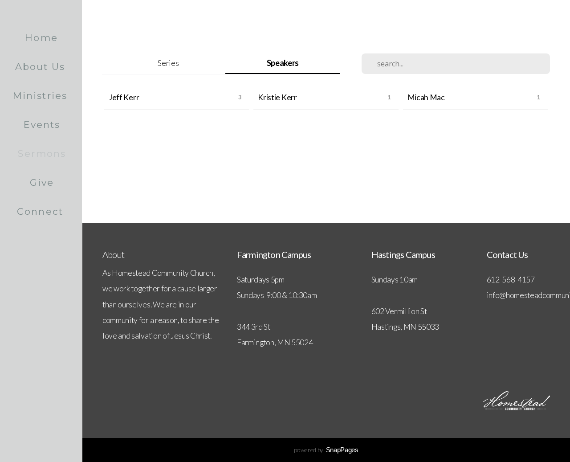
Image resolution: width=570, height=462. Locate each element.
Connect (42, 211)
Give (42, 182)
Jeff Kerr (124, 97)
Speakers (283, 63)
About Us (42, 66)
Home (41, 37)
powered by (326, 450)
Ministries (42, 95)
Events (42, 124)
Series (168, 63)
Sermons (42, 153)
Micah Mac (426, 97)
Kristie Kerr (277, 97)
